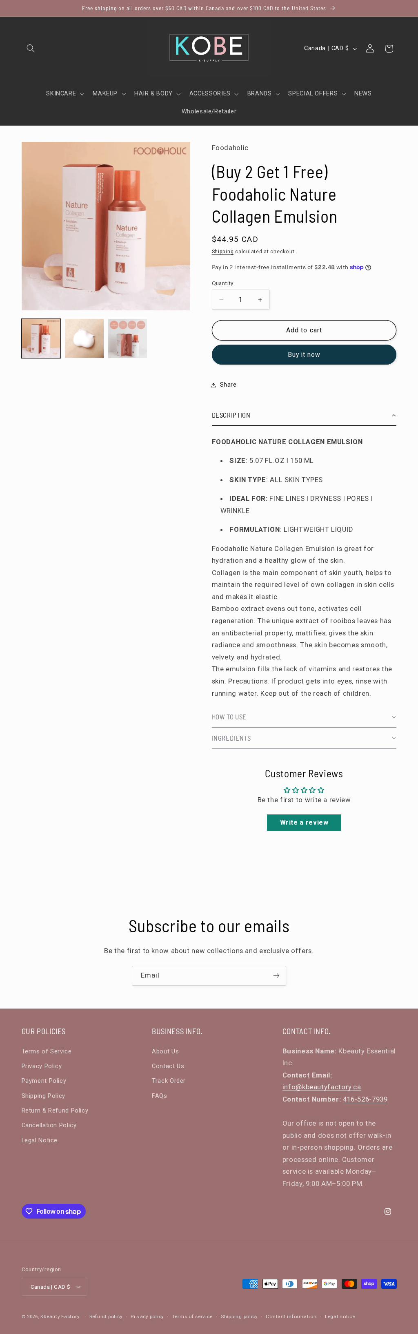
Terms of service (192, 1316)
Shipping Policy (43, 1095)
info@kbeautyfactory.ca (321, 1087)
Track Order (169, 1080)
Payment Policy (44, 1080)
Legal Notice (40, 1140)
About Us (165, 1051)
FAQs (159, 1095)
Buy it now (304, 354)
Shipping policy (239, 1316)
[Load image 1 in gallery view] (41, 338)
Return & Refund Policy (55, 1110)
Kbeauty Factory (59, 1316)
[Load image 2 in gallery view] (84, 338)
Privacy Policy (42, 1066)
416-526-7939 (365, 1099)
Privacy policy (147, 1316)
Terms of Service (47, 1051)
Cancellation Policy (49, 1125)
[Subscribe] (276, 976)
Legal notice (340, 1316)
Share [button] (228, 384)
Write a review (304, 822)
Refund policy (105, 1316)
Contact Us (168, 1066)
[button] (31, 48)
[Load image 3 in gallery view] (127, 338)
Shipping (223, 251)
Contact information (291, 1316)
